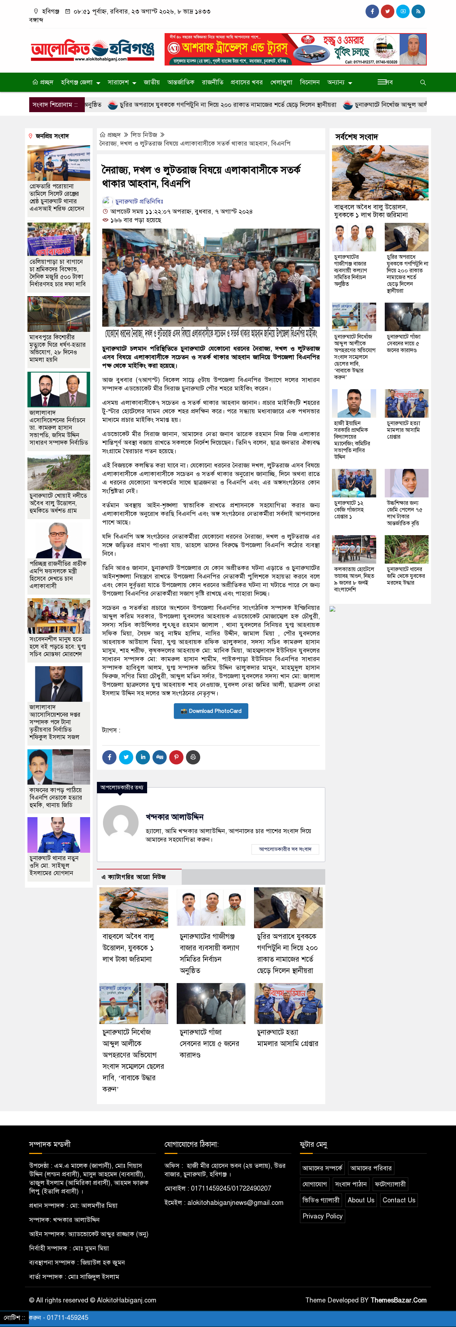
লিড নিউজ (144, 135)
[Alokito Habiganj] (92, 47)
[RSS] (418, 11)
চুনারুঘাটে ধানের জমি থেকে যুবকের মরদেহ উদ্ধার (406, 576)
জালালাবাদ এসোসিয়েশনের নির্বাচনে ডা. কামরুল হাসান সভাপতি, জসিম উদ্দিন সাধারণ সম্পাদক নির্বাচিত (59, 427)
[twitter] (387, 11)
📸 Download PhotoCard (211, 711)
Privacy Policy (322, 1216)
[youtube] (403, 11)
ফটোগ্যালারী (390, 1184)
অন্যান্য (335, 82)
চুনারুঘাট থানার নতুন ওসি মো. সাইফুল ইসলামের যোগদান (54, 866)
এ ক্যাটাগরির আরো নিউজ (134, 877)
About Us (361, 1200)
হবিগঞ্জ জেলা (77, 82)
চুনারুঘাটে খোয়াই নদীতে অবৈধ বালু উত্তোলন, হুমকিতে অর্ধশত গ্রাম (58, 503)
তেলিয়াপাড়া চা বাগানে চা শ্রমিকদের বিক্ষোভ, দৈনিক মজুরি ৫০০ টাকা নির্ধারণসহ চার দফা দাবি (58, 273)
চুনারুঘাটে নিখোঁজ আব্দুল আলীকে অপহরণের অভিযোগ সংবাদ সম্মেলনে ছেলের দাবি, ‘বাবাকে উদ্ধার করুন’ (354, 357)
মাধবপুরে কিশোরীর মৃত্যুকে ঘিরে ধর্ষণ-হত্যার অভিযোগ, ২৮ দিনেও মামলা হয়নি (58, 349)
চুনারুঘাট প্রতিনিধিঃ (138, 201)
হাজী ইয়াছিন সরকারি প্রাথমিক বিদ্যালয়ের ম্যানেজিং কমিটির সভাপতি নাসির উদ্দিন (352, 440)
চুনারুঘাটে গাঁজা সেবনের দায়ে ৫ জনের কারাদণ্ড (209, 1044)
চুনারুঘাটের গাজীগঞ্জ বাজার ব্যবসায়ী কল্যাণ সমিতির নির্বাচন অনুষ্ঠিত (350, 271)
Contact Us (399, 1200)
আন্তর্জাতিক (181, 82)
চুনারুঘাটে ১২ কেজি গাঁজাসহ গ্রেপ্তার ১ (349, 510)
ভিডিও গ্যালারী (321, 1200)
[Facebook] (109, 757)
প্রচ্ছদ (45, 82)
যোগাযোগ (314, 1184)
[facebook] (372, 11)
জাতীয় (152, 82)
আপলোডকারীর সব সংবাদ (285, 849)
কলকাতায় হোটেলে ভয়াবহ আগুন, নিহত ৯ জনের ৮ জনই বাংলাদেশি (354, 579)
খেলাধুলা (281, 82)
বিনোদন (310, 82)
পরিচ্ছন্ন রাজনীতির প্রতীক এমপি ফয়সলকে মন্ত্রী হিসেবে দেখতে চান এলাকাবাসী (58, 575)
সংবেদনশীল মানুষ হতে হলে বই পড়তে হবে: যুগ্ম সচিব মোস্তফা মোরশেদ (58, 647)
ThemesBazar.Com (398, 1300)
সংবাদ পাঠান (351, 1184)
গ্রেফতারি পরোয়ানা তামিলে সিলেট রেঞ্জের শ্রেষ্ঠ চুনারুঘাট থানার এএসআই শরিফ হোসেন (57, 198)
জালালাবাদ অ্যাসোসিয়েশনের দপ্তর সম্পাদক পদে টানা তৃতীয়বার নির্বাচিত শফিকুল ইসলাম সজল (55, 722)
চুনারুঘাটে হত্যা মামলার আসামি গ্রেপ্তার (403, 430)
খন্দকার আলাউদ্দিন (175, 817)
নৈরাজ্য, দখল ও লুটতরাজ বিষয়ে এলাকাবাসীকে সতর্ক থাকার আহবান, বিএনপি (195, 143)
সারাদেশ (118, 82)
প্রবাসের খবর (247, 82)
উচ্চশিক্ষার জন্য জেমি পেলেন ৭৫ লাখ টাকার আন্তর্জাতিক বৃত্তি (405, 513)
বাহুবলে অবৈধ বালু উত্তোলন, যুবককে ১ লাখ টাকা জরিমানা (128, 948)
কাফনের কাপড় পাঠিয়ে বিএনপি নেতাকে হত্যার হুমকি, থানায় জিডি (56, 798)
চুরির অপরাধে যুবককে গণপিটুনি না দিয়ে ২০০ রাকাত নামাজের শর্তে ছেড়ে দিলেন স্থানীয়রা (189, 105)
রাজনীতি (212, 82)
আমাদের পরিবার (371, 1168)
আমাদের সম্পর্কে (322, 1168)
